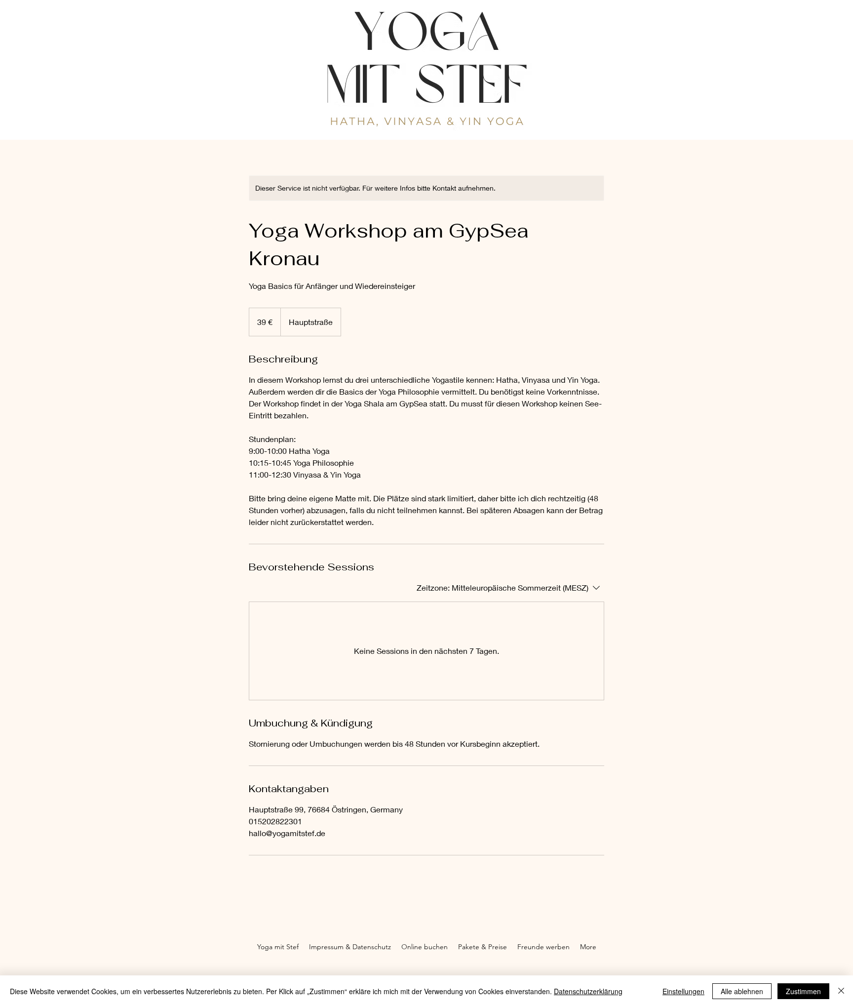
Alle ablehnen (742, 991)
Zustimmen (803, 991)
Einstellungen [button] (683, 991)
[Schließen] (841, 991)
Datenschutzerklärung (588, 991)
